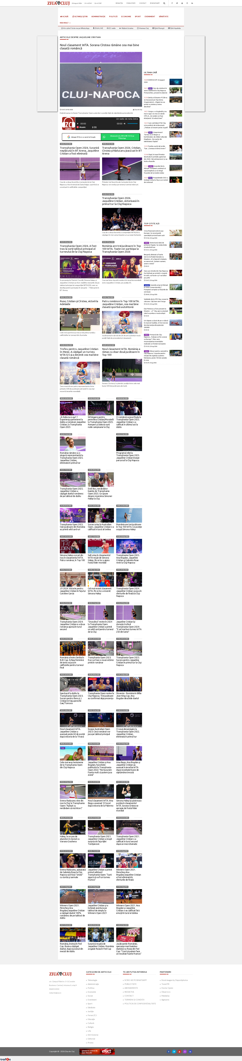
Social (90, 996)
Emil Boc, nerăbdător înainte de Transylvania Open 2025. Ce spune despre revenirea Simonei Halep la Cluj (100, 493)
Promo (90, 1042)
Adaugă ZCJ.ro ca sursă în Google (83, 137)
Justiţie (91, 1011)
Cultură (91, 1023)
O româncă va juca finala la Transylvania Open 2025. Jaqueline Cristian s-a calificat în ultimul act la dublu (128, 422)
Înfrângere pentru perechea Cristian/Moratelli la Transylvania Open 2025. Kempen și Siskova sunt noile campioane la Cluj (101, 422)
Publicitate (131, 3)
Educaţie (91, 1019)
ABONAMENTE (131, 988)
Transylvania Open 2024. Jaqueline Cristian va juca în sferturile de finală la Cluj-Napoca (129, 592)
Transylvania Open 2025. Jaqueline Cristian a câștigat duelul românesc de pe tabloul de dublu (71, 492)
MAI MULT (64, 23)
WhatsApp (155, 3)
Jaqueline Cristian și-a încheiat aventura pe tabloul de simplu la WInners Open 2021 (98, 909)
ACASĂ (65, 16)
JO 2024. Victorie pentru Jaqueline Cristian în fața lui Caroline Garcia (72, 591)
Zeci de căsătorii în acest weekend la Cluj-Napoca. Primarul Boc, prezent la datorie (155, 90)
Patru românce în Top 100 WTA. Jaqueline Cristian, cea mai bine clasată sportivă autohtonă (121, 304)
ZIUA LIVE (98, 28)
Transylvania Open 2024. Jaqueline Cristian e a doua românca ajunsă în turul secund (72, 625)
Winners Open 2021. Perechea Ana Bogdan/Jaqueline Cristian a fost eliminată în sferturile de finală (128, 874)
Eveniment (150, 16)
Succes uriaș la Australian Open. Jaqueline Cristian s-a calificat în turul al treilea (101, 527)
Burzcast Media (130, 1057)
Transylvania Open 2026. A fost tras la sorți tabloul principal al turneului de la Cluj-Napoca (78, 248)
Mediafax (165, 996)
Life (89, 1031)
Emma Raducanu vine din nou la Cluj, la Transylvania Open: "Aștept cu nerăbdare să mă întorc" (72, 804)
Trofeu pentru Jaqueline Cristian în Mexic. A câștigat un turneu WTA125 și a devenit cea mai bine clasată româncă (79, 353)
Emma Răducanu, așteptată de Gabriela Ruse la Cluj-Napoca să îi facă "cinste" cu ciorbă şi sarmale (73, 873)
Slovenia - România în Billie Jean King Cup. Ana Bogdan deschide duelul (128, 696)
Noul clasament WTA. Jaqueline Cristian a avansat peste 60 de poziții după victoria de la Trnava (72, 733)
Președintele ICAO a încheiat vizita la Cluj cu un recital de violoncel (156, 180)
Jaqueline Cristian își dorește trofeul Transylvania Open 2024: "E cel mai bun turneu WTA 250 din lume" (129, 626)
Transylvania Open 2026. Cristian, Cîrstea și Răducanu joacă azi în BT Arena (122, 150)
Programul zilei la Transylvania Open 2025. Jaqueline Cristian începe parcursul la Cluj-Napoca (128, 457)
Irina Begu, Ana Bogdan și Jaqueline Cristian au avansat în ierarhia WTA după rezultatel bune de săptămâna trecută (128, 767)
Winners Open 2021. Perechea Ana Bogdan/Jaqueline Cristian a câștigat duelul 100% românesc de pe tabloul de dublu (72, 911)
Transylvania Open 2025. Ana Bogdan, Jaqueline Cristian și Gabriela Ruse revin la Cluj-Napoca (128, 559)
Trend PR (165, 984)
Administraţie (98, 16)
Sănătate (163, 16)
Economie (126, 16)
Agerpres (165, 1000)
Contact (142, 3)
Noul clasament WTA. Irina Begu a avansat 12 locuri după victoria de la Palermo (100, 803)
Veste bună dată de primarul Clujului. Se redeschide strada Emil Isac (155, 245)
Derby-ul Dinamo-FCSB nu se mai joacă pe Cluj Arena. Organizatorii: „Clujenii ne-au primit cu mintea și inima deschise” (155, 102)
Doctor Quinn (167, 988)
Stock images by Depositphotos (174, 980)
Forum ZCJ (92, 1015)
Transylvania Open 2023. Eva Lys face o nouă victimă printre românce (101, 660)
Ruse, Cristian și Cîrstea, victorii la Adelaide (79, 303)
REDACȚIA (129, 992)
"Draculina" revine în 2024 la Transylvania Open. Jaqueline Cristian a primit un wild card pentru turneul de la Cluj (100, 626)
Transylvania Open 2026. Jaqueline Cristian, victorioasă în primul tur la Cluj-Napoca (120, 200)
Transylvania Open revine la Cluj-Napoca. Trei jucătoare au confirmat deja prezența (101, 696)
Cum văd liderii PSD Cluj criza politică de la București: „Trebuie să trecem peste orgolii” (156, 125)
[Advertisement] (163, 53)
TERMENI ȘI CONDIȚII (134, 1000)
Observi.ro (165, 992)
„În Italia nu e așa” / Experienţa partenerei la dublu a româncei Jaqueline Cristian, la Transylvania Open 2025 (73, 422)
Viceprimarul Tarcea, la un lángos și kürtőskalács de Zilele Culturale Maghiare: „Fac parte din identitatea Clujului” (155, 136)
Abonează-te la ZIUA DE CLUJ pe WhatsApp (122, 137)
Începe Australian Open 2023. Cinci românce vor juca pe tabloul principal (99, 731)
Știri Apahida (175, 28)
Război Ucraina (127, 28)
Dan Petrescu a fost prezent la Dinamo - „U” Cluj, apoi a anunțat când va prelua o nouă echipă (156, 311)
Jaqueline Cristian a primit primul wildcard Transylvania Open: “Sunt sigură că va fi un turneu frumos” (100, 874)
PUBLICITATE (131, 984)
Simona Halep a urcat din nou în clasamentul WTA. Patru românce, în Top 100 (72, 557)
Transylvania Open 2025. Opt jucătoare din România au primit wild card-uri (72, 527)
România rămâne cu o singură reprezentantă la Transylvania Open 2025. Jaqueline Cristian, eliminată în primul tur (71, 458)
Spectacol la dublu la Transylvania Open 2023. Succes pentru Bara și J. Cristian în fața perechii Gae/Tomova (71, 698)
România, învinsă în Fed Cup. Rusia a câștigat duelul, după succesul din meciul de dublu (71, 947)
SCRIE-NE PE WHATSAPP (136, 980)
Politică (113, 16)
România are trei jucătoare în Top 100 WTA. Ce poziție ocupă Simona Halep (129, 527)
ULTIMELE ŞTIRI (81, 16)
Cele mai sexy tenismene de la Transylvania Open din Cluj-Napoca (71, 765)
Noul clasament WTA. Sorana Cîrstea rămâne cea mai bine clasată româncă (99, 46)
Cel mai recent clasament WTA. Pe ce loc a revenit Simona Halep (99, 591)
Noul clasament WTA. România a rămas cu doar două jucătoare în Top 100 (121, 351)
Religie (91, 1027)
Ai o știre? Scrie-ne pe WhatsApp (76, 28)
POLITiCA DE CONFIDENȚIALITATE (140, 1003)
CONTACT (129, 996)
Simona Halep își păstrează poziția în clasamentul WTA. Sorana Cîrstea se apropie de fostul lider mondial (128, 805)
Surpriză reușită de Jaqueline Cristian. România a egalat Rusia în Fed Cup (101, 946)
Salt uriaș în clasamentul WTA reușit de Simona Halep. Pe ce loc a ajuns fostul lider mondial (99, 559)
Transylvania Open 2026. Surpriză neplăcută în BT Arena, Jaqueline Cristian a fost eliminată (79, 150)
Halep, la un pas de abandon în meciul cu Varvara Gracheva (69, 839)
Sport (138, 16)
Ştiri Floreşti (159, 28)
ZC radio (112, 28)
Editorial (91, 1039)
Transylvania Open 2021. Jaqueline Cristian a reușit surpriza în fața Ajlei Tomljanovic (100, 840)
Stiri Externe (93, 1035)
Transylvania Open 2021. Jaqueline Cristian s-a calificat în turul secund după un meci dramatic (128, 840)
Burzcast (119, 1057)
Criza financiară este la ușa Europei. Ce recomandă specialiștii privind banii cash (154, 233)
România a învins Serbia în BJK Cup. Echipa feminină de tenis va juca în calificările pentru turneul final (72, 662)
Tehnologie (92, 980)
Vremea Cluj (144, 28)
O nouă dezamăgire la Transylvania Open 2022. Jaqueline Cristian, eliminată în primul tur (128, 733)
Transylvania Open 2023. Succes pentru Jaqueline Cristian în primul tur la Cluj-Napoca (129, 661)
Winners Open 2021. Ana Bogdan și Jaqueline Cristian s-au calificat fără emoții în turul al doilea (128, 909)
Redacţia (119, 3)
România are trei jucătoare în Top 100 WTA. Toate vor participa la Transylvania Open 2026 (121, 248)
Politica (91, 988)
